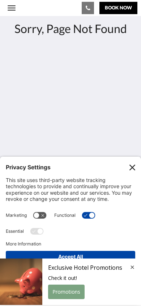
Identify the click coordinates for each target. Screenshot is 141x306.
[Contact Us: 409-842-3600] (88, 8)
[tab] (70, 126)
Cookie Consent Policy (35, 151)
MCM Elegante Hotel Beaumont (46, 7)
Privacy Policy (24, 138)
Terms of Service (27, 144)
